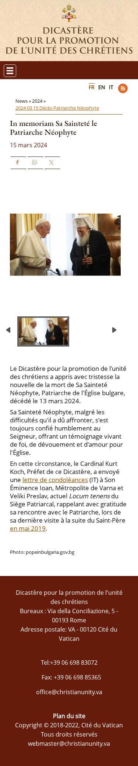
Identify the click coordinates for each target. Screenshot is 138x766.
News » (23, 101)
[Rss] (123, 88)
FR (92, 87)
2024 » (39, 101)
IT (111, 87)
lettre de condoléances (55, 479)
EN (101, 87)
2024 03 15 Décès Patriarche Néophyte (57, 108)
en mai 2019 (28, 528)
